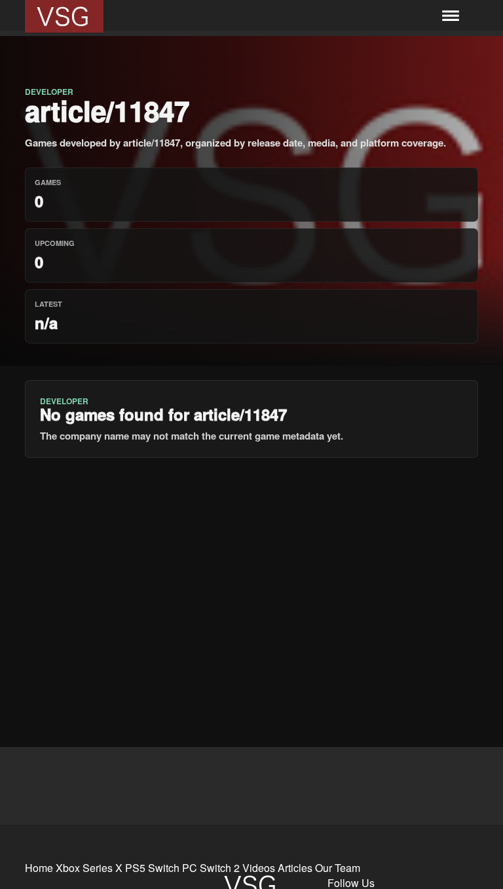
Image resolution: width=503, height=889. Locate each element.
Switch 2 (220, 867)
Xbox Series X (89, 867)
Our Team (337, 867)
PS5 (135, 867)
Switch (163, 867)
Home (39, 867)
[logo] (64, 16)
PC (189, 867)
